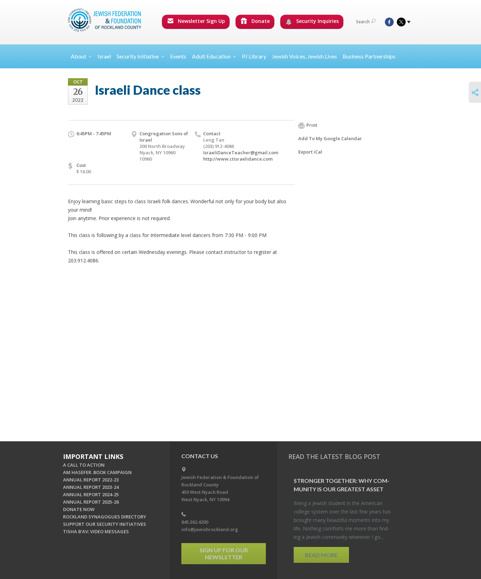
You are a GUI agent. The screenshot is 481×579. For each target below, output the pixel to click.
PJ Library (254, 56)
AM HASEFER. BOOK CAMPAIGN (97, 472)
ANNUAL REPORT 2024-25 (91, 494)
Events (178, 56)
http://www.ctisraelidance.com (238, 159)
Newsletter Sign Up (200, 21)
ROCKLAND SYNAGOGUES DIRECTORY (104, 516)
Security (138, 56)
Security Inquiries (317, 21)
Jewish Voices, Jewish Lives (304, 56)
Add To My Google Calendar (330, 138)
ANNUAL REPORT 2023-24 (91, 487)
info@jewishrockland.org (209, 529)
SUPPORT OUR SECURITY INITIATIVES (104, 524)
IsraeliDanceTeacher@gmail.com (240, 152)
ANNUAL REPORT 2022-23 (91, 480)
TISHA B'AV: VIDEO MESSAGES (96, 531)
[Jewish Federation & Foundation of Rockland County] (105, 20)
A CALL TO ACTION (84, 465)
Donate (260, 21)
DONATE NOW (78, 509)
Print (311, 125)
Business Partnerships (369, 56)
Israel (104, 56)
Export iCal (310, 152)
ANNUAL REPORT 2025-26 (91, 502)
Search (363, 22)
